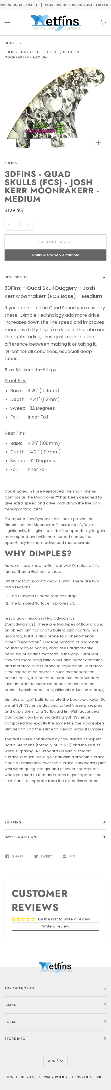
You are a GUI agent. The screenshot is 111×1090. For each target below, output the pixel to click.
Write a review (55, 926)
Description (16, 277)
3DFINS (11, 163)
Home (10, 43)
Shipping (13, 822)
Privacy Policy (53, 1077)
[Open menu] (13, 22)
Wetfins (18, 1077)
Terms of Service (88, 1077)
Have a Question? (21, 837)
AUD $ (53, 1061)
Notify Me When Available (55, 255)
